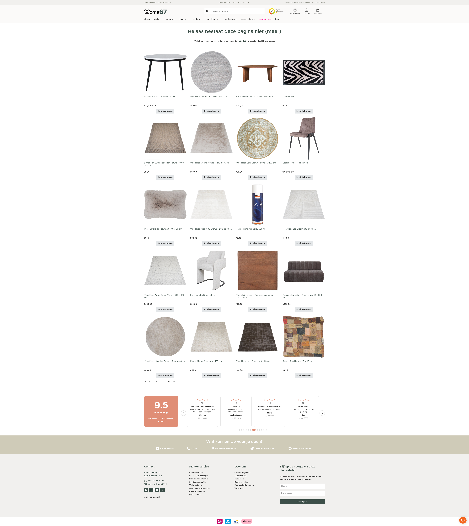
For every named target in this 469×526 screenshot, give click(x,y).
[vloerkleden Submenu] (220, 19)
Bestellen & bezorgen (198, 476)
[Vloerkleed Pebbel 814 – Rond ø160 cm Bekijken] (211, 72)
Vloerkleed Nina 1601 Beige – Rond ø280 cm (164, 361)
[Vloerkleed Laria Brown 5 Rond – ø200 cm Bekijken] (257, 138)
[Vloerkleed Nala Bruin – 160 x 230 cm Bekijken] (257, 337)
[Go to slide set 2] (241, 430)
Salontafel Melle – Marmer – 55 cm (160, 97)
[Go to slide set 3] (244, 430)
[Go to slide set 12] (266, 430)
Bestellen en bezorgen (265, 448)
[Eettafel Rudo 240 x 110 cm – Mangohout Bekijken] (257, 72)
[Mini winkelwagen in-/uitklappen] (319, 10)
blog (277, 19)
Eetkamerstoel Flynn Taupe (295, 163)
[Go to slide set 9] (259, 430)
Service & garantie (197, 482)
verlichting (230, 19)
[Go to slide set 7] (252, 430)
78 (169, 382)
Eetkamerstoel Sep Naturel (202, 295)
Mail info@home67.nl (157, 484)
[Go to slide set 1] (239, 430)
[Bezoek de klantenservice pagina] (157, 448)
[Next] (322, 413)
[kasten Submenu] (188, 19)
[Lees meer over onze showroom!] (213, 448)
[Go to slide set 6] (250, 430)
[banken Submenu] (202, 19)
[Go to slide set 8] (256, 430)
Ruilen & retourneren (302, 448)
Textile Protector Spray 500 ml (250, 229)
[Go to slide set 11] (264, 430)
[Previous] (183, 413)
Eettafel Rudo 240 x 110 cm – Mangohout (255, 97)
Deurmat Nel (288, 97)
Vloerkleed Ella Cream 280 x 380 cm (299, 229)
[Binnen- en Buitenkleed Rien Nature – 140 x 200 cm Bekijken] (165, 138)
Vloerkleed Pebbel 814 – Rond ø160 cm (208, 97)
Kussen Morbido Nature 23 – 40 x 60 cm (163, 229)
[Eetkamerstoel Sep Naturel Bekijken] (211, 270)
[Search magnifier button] (207, 11)
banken (196, 19)
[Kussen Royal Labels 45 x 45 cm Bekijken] (303, 337)
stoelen (169, 19)
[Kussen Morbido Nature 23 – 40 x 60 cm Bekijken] (165, 204)
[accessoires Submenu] (255, 19)
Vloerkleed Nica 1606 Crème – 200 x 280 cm (211, 229)
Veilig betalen (195, 485)
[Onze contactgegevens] (188, 448)
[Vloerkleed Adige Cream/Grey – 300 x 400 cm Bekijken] (165, 270)
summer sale (265, 19)
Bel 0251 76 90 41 (156, 481)
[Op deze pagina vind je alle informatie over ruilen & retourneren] (290, 448)
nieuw (147, 19)
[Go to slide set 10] (261, 430)
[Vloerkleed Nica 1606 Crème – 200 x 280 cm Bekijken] (211, 204)
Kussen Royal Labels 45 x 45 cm (297, 361)
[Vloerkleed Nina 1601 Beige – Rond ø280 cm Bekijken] (165, 337)
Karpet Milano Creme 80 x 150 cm (206, 361)
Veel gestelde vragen (244, 485)
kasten (183, 19)
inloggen (307, 13)
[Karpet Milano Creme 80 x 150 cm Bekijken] (211, 337)
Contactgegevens (242, 473)
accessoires (247, 19)
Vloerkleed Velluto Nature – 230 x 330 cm (209, 163)
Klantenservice (167, 448)
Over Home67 (240, 476)
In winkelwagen (165, 111)
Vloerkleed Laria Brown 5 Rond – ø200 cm (256, 163)
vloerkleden (212, 19)
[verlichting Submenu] (237, 19)
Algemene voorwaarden (200, 488)
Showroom (239, 479)
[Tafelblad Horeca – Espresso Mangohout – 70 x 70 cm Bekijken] (257, 270)
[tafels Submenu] (161, 19)
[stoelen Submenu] (175, 19)
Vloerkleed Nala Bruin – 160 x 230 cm (253, 361)
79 (173, 382)
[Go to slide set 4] (246, 430)
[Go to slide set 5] (248, 430)
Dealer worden (241, 482)
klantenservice (295, 13)
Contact (195, 448)
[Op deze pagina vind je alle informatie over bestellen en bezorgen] (252, 448)
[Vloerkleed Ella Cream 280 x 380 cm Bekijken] (303, 204)
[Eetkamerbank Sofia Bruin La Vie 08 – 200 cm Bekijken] (303, 270)
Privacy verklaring (197, 491)
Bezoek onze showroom (226, 448)
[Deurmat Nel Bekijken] (303, 72)
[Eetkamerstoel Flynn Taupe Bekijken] (303, 138)
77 (164, 382)
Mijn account (195, 494)
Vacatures (239, 488)
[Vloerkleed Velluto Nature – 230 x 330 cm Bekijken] (211, 138)
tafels (156, 19)
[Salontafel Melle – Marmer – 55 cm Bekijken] (165, 72)
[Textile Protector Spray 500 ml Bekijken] (257, 204)
